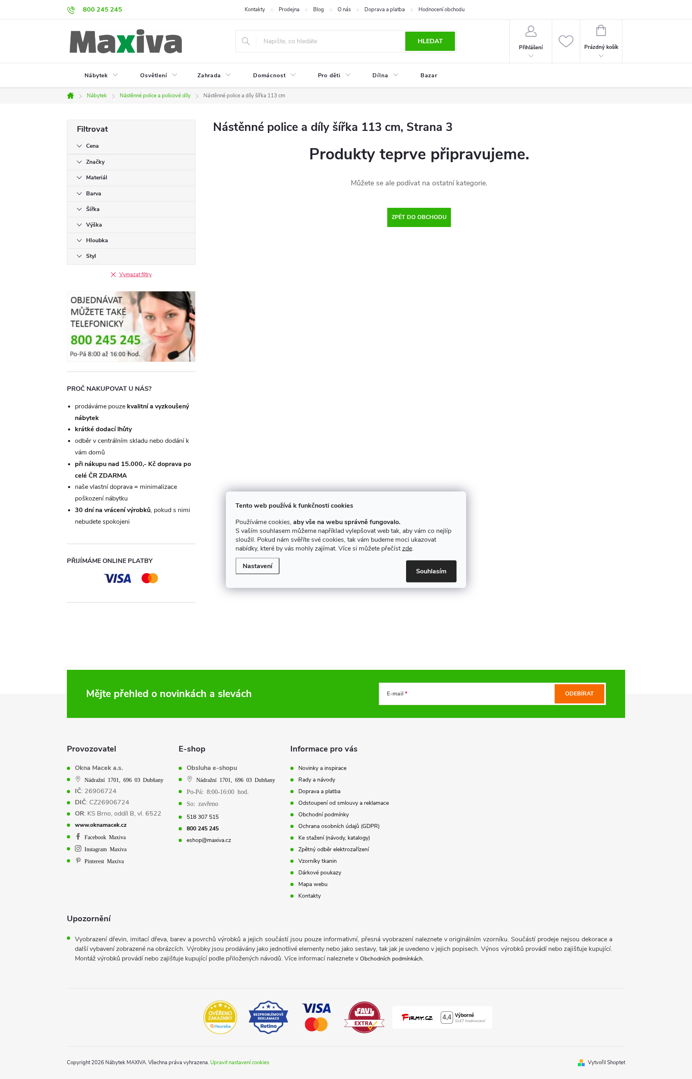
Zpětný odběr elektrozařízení (333, 849)
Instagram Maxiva (105, 849)
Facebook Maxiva (105, 837)
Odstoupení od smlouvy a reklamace (343, 803)
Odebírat (579, 693)
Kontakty (255, 9)
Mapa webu (313, 884)
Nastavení (257, 565)
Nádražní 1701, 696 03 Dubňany (123, 779)
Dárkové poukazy (319, 873)
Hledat (430, 41)
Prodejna (289, 9)
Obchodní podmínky (323, 815)
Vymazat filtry (135, 274)
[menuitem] (96, 75)
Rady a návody (316, 780)
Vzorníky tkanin (317, 861)
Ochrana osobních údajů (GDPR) (339, 826)
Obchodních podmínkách (391, 958)
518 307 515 (203, 817)
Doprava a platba (384, 9)
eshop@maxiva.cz (209, 840)
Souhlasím (431, 571)
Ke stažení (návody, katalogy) (334, 838)
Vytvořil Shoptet (606, 1062)
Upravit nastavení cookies (239, 1062)
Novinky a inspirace (322, 768)
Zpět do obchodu (419, 217)
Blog (318, 9)
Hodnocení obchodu (441, 9)
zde (407, 548)
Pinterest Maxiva (104, 861)
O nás (344, 9)
